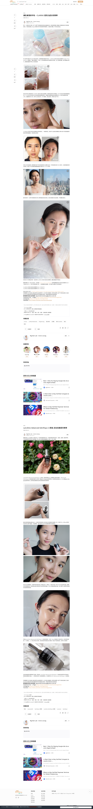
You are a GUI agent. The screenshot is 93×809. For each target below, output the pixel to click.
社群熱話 (21, 4)
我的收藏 (43, 797)
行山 (77, 4)
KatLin (46, 354)
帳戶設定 (43, 795)
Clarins (25, 321)
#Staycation (69, 793)
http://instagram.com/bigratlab (39, 298)
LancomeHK (30, 709)
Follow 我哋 (46, 314)
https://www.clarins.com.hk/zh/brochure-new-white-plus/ (48, 291)
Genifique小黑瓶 (38, 709)
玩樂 (66, 4)
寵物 (74, 4)
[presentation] (23, 350)
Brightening (41, 321)
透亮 (25, 324)
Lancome (59, 709)
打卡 (30, 312)
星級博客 (44, 4)
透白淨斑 (48, 321)
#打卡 (58, 793)
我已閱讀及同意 (75, 807)
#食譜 (61, 793)
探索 (35, 4)
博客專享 (48, 4)
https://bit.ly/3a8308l (46, 282)
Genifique (65, 709)
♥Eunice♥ (36, 354)
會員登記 (75, 1)
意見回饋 (33, 800)
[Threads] (14, 89)
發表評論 (27, 365)
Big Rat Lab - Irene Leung (33, 21)
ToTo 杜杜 (66, 354)
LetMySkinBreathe (33, 321)
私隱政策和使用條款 (33, 806)
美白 (65, 321)
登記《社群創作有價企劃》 (37, 308)
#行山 (56, 793)
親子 (68, 4)
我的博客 (43, 800)
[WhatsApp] (14, 86)
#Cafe (64, 793)
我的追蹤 (43, 798)
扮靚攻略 (45, 312)
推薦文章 (39, 4)
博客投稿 (33, 802)
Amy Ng (27, 354)
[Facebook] (14, 83)
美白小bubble (59, 321)
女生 (63, 4)
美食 (57, 4)
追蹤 (67, 22)
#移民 (73, 793)
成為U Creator (29, 4)
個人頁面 (43, 793)
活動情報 (49, 312)
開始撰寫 (80, 1)
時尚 (25, 709)
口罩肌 (53, 321)
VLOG (54, 4)
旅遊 (60, 4)
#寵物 (53, 793)
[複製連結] (14, 92)
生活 (71, 4)
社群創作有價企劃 (13, 4)
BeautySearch (56, 354)
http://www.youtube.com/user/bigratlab (40, 300)
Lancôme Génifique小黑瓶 (49, 709)
